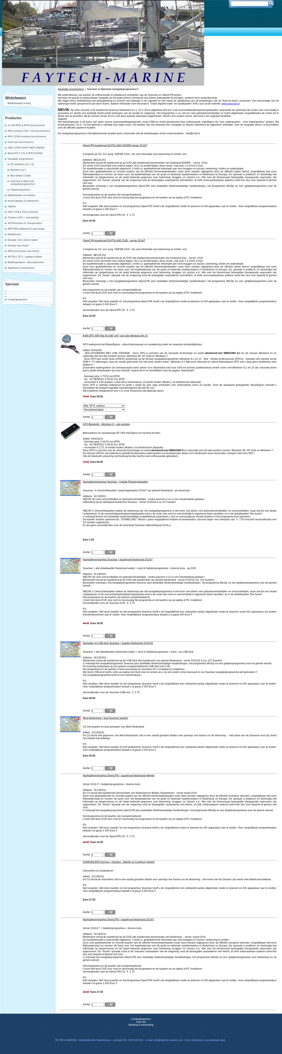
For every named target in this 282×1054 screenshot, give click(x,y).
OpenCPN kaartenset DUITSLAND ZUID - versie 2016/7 (114, 240)
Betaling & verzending (141, 1024)
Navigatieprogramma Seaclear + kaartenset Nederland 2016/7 (118, 559)
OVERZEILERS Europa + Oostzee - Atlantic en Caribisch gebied (118, 862)
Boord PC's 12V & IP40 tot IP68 (25, 153)
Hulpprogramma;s (20, 189)
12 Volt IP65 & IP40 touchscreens (26, 125)
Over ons (141, 1021)
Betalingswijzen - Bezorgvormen (26, 262)
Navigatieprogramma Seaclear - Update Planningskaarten (115, 481)
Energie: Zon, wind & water (23, 240)
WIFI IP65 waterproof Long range (26, 228)
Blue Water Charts (20, 175)
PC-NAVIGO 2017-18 (22, 164)
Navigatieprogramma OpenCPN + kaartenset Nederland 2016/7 (118, 919)
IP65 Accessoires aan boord (23, 251)
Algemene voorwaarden (21, 267)
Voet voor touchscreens (21, 142)
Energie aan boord (18, 245)
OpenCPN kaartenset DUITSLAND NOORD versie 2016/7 (115, 145)
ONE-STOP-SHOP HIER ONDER (26, 147)
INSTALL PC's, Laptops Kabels (25, 256)
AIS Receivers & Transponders (25, 223)
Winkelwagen (15, 98)
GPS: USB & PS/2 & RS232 (23, 212)
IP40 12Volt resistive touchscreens (27, 136)
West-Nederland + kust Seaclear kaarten (105, 718)
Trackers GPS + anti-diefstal (23, 217)
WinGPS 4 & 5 (18, 170)
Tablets (12, 206)
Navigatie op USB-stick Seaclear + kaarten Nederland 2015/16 (118, 643)
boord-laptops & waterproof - (24, 200)
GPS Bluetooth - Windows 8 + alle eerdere (106, 424)
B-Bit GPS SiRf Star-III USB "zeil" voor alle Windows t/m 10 (115, 335)
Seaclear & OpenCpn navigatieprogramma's (22, 183)
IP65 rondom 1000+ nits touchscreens (29, 131)
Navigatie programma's (21, 158)
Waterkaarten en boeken (21, 195)
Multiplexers (14, 234)
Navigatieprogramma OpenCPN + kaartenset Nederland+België (118, 775)
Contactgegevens (17, 299)
